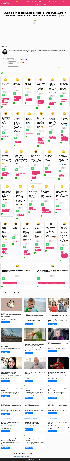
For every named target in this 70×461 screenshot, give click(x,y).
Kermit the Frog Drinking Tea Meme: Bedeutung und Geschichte (35, 345)
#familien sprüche (45, 209)
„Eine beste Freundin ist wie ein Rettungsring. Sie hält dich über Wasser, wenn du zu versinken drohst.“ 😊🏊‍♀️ (41, 122)
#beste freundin (41, 137)
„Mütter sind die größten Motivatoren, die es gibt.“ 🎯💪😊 (28, 86)
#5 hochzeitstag (6, 283)
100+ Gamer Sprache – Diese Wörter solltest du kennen (9, 439)
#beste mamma (29, 98)
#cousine (25, 250)
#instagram (34, 176)
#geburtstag (16, 99)
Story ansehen (5, 322)
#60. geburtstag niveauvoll (35, 172)
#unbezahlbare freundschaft (41, 143)
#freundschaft (40, 140)
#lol (38, 105)
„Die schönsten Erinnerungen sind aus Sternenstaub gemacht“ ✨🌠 (15, 59)
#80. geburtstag (64, 99)
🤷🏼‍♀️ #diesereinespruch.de (6, 3)
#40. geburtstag (5, 173)
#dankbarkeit (4, 250)
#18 (62, 134)
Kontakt (44, 4)
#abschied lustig (29, 133)
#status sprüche (6, 211)
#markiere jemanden (63, 255)
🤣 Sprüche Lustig (43, 1)
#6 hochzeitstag (52, 102)
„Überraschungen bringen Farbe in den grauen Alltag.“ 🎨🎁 (13, 62)
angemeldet (18, 456)
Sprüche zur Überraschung (12, 61)
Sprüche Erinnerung (11, 58)
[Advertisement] (33, 35)
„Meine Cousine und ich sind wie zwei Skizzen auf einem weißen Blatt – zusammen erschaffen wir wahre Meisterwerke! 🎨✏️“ (27, 234)
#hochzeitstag (5, 102)
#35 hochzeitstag (4, 99)
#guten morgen (37, 250)
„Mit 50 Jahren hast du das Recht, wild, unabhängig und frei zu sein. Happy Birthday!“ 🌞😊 (6, 159)
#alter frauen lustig (50, 248)
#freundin (40, 139)
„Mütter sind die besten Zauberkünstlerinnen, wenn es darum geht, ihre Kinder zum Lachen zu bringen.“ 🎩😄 (21, 159)
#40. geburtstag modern (17, 98)
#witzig (17, 241)
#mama (27, 99)
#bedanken (4, 249)
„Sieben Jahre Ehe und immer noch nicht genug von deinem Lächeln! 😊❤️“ (41, 87)
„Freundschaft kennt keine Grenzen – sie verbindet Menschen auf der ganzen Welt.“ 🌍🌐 (65, 121)
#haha (39, 103)
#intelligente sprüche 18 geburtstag (63, 139)
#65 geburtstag (62, 174)
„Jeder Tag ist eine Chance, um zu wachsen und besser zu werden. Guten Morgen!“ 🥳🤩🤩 (38, 232)
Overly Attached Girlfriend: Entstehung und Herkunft (8, 373)
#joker (41, 103)
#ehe (3, 101)
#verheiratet (4, 104)
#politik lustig (48, 171)
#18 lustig (58, 209)
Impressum (36, 459)
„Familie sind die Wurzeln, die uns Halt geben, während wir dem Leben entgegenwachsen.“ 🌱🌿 (46, 193)
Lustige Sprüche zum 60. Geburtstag (13, 66)
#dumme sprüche (39, 102)
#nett (14, 241)
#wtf (66, 257)
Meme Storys (38, 4)
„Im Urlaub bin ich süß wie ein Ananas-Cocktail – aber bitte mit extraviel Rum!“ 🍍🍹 (33, 193)
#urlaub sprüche (32, 209)
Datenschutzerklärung (44, 459)
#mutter (30, 99)
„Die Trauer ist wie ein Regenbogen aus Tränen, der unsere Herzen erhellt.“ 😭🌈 (17, 65)
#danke (3, 252)
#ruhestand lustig (5, 136)
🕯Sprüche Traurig (52, 1)
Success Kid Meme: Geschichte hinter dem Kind (34, 316)
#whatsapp (34, 178)
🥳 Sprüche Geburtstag (32, 1)
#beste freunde (41, 283)
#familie (43, 208)
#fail (3, 209)
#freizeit (31, 207)
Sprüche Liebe (61, 1)
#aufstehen (38, 247)
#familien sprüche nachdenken (45, 212)
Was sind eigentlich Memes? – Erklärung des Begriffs (33, 406)
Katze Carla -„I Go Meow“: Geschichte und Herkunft (32, 423)
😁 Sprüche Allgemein (20, 1)
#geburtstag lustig (17, 142)
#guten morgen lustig (20, 215)
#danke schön (5, 253)
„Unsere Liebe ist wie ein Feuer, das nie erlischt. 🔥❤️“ (6, 86)
